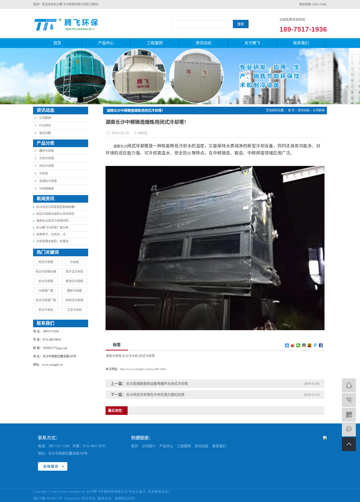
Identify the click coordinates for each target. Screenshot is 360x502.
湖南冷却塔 (113, 356)
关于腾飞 (252, 43)
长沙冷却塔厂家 (46, 300)
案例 (187, 446)
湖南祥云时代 (125, 498)
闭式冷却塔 (46, 166)
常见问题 (45, 133)
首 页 (291, 110)
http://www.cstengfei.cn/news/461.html (143, 369)
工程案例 (155, 43)
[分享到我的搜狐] (310, 345)
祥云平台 (89, 498)
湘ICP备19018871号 (47, 498)
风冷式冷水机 (74, 271)
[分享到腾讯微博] (315, 345)
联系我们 (301, 43)
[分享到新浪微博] (293, 345)
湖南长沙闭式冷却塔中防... (53, 220)
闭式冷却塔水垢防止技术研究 (55, 214)
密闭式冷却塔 (74, 281)
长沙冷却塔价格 (46, 271)
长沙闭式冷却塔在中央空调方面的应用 (155, 395)
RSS (315, 4)
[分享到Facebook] (321, 345)
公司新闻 (45, 118)
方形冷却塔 (46, 158)
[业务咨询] (349, 385)
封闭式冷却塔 (74, 300)
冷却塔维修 (46, 188)
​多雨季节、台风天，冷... (52, 234)
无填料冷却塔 (48, 181)
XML (323, 4)
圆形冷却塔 (46, 150)
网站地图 (305, 4)
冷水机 (43, 173)
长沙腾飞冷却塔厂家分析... (53, 227)
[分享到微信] (298, 345)
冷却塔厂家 (45, 290)
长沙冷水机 (45, 310)
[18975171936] (349, 400)
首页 (57, 43)
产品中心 (106, 43)
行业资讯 (45, 125)
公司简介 (149, 446)
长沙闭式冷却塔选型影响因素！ (56, 207)
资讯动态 (203, 43)
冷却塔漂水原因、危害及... (53, 241)
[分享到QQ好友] (304, 345)
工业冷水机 (74, 310)
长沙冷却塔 (45, 281)
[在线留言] (349, 429)
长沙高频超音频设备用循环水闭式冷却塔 (157, 383)
